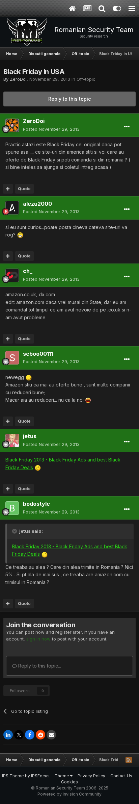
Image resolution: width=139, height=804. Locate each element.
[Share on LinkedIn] (8, 734)
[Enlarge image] (20, 234)
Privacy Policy (91, 775)
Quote (24, 188)
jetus (29, 436)
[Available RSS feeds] (128, 759)
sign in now (38, 639)
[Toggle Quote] (15, 531)
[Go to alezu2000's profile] (12, 208)
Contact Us (121, 775)
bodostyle (36, 503)
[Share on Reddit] (40, 734)
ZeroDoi (18, 79)
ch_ (27, 271)
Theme (62, 775)
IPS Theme (13, 775)
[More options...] (127, 127)
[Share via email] (51, 734)
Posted (51, 129)
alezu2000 (37, 203)
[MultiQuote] (8, 189)
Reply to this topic (69, 99)
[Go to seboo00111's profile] (12, 358)
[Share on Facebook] (29, 734)
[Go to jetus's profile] (12, 440)
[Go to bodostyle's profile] (12, 508)
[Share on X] (19, 734)
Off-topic (86, 79)
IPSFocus (40, 775)
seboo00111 (38, 353)
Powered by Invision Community (69, 794)
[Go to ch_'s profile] (12, 275)
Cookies (69, 781)
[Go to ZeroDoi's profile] (12, 125)
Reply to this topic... (39, 666)
